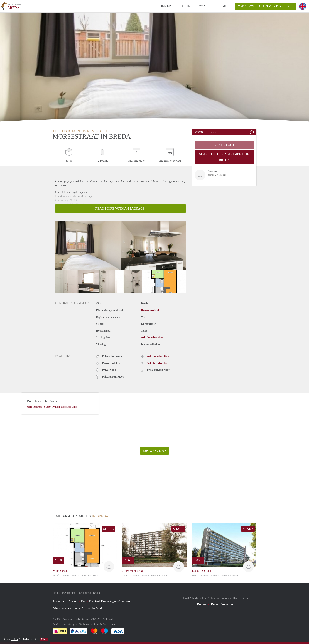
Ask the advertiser (152, 337)
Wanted (205, 6)
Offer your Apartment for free (265, 6)
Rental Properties (222, 604)
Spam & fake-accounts (105, 624)
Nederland (108, 619)
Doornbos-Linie (150, 310)
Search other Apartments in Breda (224, 157)
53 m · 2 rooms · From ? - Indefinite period (75, 575)
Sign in (185, 6)
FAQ (223, 6)
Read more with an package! (120, 208)
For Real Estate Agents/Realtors (109, 601)
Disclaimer (84, 624)
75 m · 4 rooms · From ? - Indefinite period (145, 575)
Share (108, 529)
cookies (14, 639)
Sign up (165, 6)
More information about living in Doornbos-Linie (52, 406)
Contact (73, 601)
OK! (43, 639)
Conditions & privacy (64, 624)
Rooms (201, 604)
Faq (83, 601)
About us (58, 601)
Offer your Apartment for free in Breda (78, 608)
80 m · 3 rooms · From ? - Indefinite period (215, 575)
